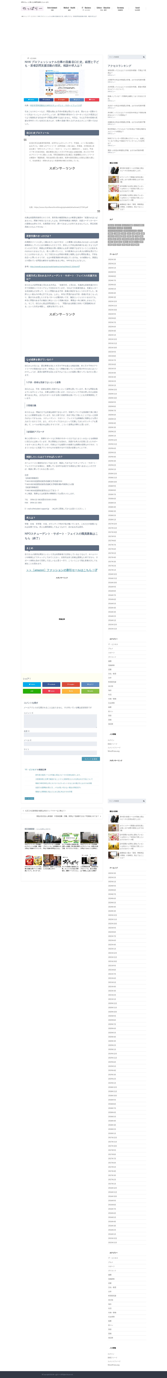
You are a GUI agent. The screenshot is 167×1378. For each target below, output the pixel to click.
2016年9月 (112, 587)
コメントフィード (114, 747)
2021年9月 (112, 352)
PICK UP (110, 225)
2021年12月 (112, 339)
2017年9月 (112, 536)
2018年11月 (112, 478)
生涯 (120, 242)
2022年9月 (112, 314)
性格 (119, 239)
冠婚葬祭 (120, 8)
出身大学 (111, 236)
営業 (129, 236)
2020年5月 (112, 419)
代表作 (124, 233)
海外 (109, 690)
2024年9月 (112, 272)
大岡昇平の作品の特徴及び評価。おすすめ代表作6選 (126, 80)
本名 (136, 239)
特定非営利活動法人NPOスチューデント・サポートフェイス (55, 105)
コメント (28, 713)
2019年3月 (112, 461)
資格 (123, 245)
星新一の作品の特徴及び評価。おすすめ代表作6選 (126, 150)
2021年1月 (112, 385)
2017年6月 (112, 549)
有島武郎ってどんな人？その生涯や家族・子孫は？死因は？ (127, 71)
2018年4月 (112, 507)
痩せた (126, 242)
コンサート (111, 228)
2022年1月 (112, 335)
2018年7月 (112, 494)
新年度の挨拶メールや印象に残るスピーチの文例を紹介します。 (58, 775)
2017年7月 (112, 545)
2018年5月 (112, 503)
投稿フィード (112, 744)
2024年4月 (112, 293)
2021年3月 (112, 377)
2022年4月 (112, 331)
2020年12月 (112, 390)
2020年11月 (112, 394)
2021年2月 (112, 381)
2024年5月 (112, 289)
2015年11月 (112, 629)
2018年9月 (112, 486)
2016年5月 (112, 603)
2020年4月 (112, 423)
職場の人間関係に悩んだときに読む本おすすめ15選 (53, 792)
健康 (69, 8)
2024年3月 (112, 297)
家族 (141, 236)
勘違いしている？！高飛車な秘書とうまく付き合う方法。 (127, 97)
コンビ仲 (120, 228)
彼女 (109, 239)
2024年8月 (112, 276)
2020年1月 (112, 436)
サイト (26, 749)
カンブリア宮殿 (127, 225)
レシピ (140, 231)
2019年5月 (112, 452)
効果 (124, 236)
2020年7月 (112, 410)
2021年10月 (112, 348)
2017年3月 (112, 561)
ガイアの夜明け (139, 225)
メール (27, 740)
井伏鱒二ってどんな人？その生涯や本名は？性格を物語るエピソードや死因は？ (127, 114)
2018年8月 (112, 490)
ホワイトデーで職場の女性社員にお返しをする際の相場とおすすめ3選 (132, 179)
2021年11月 (112, 343)
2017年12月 (112, 524)
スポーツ (111, 653)
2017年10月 (112, 532)
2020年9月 (112, 402)
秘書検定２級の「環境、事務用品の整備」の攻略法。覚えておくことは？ (132, 206)
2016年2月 (112, 616)
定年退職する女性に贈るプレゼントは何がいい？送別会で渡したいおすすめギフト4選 (132, 188)
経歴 (141, 242)
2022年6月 (112, 327)
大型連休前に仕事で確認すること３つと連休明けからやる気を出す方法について (64, 779)
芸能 (52, 8)
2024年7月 (112, 280)
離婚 (137, 245)
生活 (109, 694)
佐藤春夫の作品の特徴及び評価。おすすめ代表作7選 (126, 122)
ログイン (111, 740)
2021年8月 (112, 356)
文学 (109, 678)
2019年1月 (112, 469)
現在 (115, 242)
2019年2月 (112, 465)
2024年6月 (112, 285)
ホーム (25, 16)
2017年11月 (112, 528)
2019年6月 (112, 448)
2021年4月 (112, 373)
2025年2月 (112, 264)
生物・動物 (112, 699)
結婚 (109, 245)
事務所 (110, 233)
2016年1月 (112, 620)
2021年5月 (112, 369)
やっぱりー (56, 1374)
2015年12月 (112, 624)
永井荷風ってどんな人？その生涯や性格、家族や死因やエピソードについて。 (127, 88)
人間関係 (117, 233)
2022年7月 (112, 322)
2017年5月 (112, 553)
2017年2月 (112, 566)
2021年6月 (112, 364)
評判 (119, 245)
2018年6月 (112, 499)
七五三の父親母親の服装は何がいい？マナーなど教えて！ (45, 811)
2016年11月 (112, 578)
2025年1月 (112, 268)
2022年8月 (112, 318)
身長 (128, 245)
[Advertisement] (83, 36)
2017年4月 (112, 557)
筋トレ (136, 242)
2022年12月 (112, 301)
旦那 (132, 239)
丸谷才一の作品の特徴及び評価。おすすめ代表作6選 (126, 106)
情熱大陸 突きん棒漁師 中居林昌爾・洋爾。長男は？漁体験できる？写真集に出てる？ (67, 816)
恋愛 (109, 669)
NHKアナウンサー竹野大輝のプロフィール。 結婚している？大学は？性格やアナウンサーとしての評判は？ (126, 140)
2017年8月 (112, 541)
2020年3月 (112, 427)
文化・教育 (103, 8)
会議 (133, 233)
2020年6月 (112, 415)
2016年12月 (112, 574)
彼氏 (114, 239)
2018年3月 (112, 511)
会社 (129, 233)
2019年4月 (112, 457)
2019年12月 (112, 440)
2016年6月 (112, 599)
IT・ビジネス (86, 8)
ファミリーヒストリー (115, 231)
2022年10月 (112, 310)
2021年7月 (112, 360)
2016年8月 (112, 591)
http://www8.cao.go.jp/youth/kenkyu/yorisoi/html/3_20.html (54, 266)
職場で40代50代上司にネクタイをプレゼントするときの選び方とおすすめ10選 (63, 783)
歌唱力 (142, 239)
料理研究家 (125, 239)
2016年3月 (112, 612)
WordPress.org (113, 751)
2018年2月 (112, 515)
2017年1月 (112, 570)
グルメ (110, 648)
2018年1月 (112, 520)
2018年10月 (112, 482)
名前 (27, 731)
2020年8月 (112, 406)
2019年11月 (112, 444)
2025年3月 (112, 259)
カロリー (118, 225)
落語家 (110, 724)
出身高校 (118, 236)
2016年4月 (112, 608)
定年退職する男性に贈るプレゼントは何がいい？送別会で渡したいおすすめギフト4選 (132, 197)
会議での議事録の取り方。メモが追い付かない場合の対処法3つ (58, 787)
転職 (132, 245)
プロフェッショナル (130, 231)
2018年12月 (112, 473)
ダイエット (127, 228)
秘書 (131, 242)
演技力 (110, 242)
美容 (114, 245)
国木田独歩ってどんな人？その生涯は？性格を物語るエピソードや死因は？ (127, 130)
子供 (136, 236)
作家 (138, 233)
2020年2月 (112, 431)
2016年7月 (112, 595)
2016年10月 (112, 582)
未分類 (110, 686)
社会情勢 (137, 8)
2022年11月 (112, 306)
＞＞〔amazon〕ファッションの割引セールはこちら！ (60, 570)
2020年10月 (112, 398)
